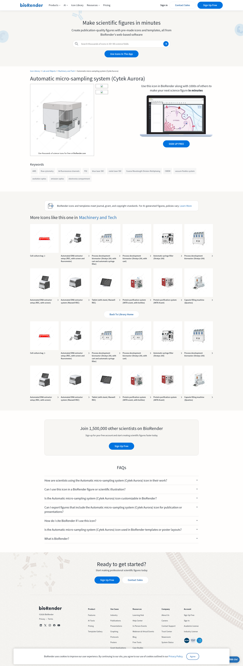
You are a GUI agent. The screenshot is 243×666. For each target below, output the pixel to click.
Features (91, 615)
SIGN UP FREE (176, 143)
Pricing (106, 5)
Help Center (138, 620)
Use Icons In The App (121, 54)
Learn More (186, 205)
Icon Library (77, 5)
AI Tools (91, 620)
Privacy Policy (175, 656)
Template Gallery (95, 631)
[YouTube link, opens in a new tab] (58, 625)
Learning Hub (138, 615)
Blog (134, 637)
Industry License (191, 631)
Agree (192, 656)
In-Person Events (140, 626)
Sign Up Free (210, 5)
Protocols (114, 637)
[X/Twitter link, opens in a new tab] (45, 625)
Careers (165, 620)
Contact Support (169, 626)
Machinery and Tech (66, 71)
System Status (168, 642)
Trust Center (167, 631)
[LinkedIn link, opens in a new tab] (40, 625)
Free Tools (137, 642)
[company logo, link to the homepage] (31, 5)
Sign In (187, 620)
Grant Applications (118, 648)
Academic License (191, 626)
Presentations (116, 626)
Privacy (42, 619)
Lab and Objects (49, 71)
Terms (50, 619)
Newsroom (166, 637)
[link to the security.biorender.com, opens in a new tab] (187, 640)
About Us (165, 615)
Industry (114, 615)
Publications (115, 620)
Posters (113, 642)
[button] (54, 5)
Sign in (164, 5)
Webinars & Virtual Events (143, 631)
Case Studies (138, 648)
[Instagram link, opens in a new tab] (49, 625)
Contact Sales (182, 5)
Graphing (114, 631)
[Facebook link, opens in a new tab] (54, 625)
